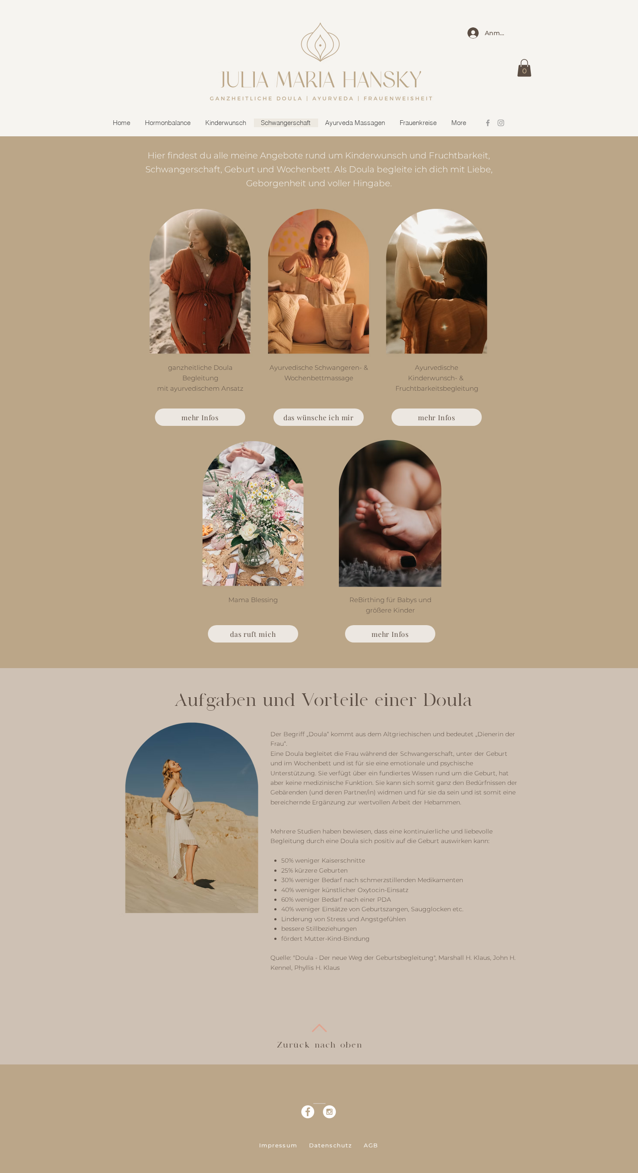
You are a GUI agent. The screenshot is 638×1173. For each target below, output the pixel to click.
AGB (371, 1145)
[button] (524, 68)
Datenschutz (330, 1145)
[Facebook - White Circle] (307, 1111)
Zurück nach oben (320, 1045)
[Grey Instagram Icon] (501, 123)
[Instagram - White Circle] (329, 1111)
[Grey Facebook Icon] (487, 123)
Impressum (278, 1145)
